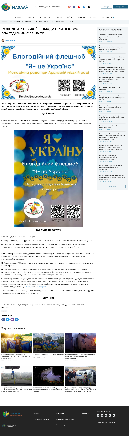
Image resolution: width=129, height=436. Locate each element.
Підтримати (120, 7)
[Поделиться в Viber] (12, 319)
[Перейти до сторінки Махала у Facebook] (74, 7)
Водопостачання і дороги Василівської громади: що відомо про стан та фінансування (111, 48)
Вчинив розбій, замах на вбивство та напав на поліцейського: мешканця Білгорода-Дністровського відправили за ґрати (112, 136)
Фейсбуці (28, 287)
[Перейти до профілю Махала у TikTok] (114, 415)
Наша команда (61, 425)
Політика (94, 17)
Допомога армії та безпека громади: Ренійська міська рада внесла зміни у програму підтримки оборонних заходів (112, 58)
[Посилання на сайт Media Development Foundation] (10, 426)
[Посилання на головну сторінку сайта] (17, 414)
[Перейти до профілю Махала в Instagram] (69, 7)
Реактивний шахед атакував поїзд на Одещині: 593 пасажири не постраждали (111, 107)
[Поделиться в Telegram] (17, 319)
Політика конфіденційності (65, 419)
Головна (19, 17)
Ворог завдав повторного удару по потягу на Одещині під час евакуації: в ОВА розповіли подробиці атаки (112, 69)
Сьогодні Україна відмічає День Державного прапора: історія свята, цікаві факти (112, 117)
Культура (58, 17)
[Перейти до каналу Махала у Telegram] (89, 7)
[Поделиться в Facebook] (3, 319)
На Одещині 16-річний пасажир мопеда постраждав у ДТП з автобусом (110, 167)
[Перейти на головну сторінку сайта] (14, 7)
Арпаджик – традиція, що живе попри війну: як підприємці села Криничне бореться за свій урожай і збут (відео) (112, 37)
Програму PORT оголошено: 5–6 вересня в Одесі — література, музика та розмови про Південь (110, 147)
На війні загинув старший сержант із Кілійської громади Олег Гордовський (111, 79)
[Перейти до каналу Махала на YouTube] (84, 7)
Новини (30, 17)
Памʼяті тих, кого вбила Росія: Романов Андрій (109, 127)
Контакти (85, 413)
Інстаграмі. (41, 287)
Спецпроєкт (107, 17)
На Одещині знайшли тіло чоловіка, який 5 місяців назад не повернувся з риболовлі (112, 177)
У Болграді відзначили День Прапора (109, 88)
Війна (69, 17)
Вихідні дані (60, 413)
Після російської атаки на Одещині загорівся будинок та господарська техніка (112, 97)
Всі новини (112, 186)
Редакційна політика (41, 419)
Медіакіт (37, 425)
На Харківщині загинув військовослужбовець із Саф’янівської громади (108, 157)
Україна (81, 17)
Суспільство (44, 17)
